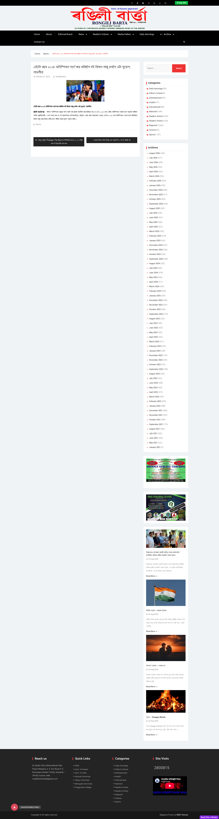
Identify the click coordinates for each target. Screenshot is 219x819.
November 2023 (156, 305)
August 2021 (154, 429)
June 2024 (153, 272)
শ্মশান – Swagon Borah (155, 717)
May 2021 (153, 443)
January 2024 (154, 296)
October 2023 (155, 309)
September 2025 (156, 204)
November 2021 (156, 415)
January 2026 (154, 185)
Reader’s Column (101, 34)
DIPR (77, 766)
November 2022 (156, 360)
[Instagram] (148, 3)
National (153, 111)
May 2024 (153, 277)
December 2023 (155, 300)
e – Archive (165, 34)
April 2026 (153, 171)
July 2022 (153, 378)
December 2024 (155, 245)
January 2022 (154, 406)
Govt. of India (81, 773)
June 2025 (153, 217)
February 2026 (155, 181)
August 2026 (154, 153)
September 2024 (156, 259)
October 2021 (155, 419)
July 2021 (153, 433)
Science (152, 130)
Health (152, 102)
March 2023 (154, 341)
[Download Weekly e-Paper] (14, 807)
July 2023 (153, 323)
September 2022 (156, 369)
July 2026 (153, 158)
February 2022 (155, 401)
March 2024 (154, 286)
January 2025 (154, 240)
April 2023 (153, 337)
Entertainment (155, 98)
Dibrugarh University (83, 784)
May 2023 (153, 332)
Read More (150, 576)
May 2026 (153, 167)
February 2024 (155, 291)
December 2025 (155, 190)
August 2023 (154, 318)
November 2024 (156, 250)
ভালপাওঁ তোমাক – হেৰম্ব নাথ (156, 665)
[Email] (165, 3)
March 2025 (154, 231)
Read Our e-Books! (209, 817)
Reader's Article (155, 116)
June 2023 (153, 328)
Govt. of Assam (81, 769)
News (81, 34)
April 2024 (153, 282)
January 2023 (154, 351)
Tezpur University (82, 780)
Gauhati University (83, 777)
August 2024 (154, 263)
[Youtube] (143, 3)
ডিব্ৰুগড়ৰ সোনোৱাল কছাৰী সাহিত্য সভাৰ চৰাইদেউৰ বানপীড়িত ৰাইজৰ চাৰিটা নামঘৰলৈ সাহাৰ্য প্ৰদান (162, 553)
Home (37, 34)
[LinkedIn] (154, 3)
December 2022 (155, 355)
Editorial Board (65, 34)
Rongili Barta (61, 77)
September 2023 (156, 314)
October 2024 (155, 254)
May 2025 (153, 222)
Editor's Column (156, 93)
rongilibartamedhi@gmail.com (45, 779)
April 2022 (153, 392)
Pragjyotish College (83, 787)
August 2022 (154, 374)
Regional (153, 125)
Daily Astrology (147, 34)
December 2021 (155, 410)
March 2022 (154, 397)
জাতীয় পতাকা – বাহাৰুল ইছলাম (156, 610)
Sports (38, 124)
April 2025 (153, 227)
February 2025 (155, 236)
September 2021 (156, 424)
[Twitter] (137, 3)
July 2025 (153, 213)
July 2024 (153, 268)
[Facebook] (131, 3)
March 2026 (154, 176)
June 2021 (153, 438)
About (49, 34)
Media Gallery (124, 34)
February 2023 (155, 346)
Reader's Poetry (155, 121)
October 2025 (155, 199)
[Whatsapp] (159, 3)
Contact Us (39, 42)
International (154, 107)
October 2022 (155, 364)
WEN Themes (182, 815)
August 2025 (154, 208)
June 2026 (153, 162)
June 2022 (153, 383)
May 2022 (153, 387)
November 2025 (156, 194)
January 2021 (154, 447)
